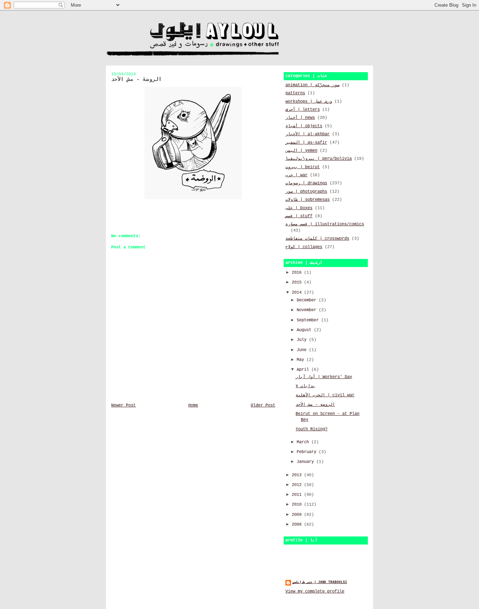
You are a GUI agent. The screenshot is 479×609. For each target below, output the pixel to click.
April (304, 369)
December (308, 300)
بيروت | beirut (302, 167)
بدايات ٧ (305, 386)
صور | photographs (306, 191)
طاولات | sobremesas (307, 199)
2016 (298, 272)
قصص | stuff (298, 216)
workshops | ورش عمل (308, 101)
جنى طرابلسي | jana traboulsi (319, 582)
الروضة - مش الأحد (315, 404)
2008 (298, 524)
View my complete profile (314, 591)
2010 (298, 504)
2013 (298, 475)
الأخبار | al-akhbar (307, 134)
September (309, 320)
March (304, 442)
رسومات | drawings (306, 183)
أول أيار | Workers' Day (324, 377)
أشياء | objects (303, 126)
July (303, 339)
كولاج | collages (303, 247)
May (301, 359)
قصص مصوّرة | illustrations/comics (324, 224)
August (305, 330)
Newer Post (123, 405)
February (308, 452)
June (303, 350)
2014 (298, 292)
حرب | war (296, 175)
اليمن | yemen (301, 150)
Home (193, 405)
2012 (298, 485)
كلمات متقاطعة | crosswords (317, 238)
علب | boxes (298, 208)
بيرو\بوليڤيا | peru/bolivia (318, 158)
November (308, 310)
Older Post (263, 405)
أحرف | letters (302, 109)
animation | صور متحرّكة (312, 85)
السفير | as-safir (306, 142)
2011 (298, 494)
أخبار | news (300, 117)
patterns (295, 93)
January (306, 461)
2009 (298, 514)
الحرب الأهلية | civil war (325, 395)
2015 (298, 282)
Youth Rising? (312, 429)
